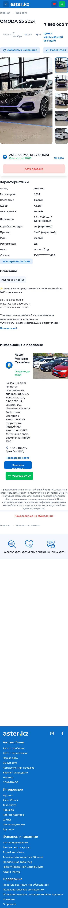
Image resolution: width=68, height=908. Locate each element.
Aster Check (10, 800)
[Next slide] (46, 100)
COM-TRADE (10, 782)
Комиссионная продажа (18, 767)
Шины (7, 819)
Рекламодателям (14, 824)
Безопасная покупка (16, 847)
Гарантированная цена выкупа (23, 866)
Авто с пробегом (14, 748)
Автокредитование (15, 842)
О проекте (9, 904)
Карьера (8, 809)
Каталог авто (12, 552)
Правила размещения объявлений (26, 884)
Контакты (9, 899)
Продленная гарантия (17, 862)
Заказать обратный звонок (18, 466)
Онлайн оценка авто (51, 552)
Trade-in (8, 777)
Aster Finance (11, 871)
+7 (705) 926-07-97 (19, 475)
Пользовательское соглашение (23, 889)
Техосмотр (9, 805)
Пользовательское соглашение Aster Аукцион (33, 894)
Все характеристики (16, 261)
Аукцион (8, 829)
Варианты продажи (15, 772)
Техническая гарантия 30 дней (23, 857)
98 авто (59, 158)
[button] (61, 65)
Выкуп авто (10, 762)
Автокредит (29, 552)
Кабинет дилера (13, 814)
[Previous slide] (6, 100)
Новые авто (10, 758)
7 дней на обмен (13, 852)
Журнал (8, 795)
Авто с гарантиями (15, 753)
